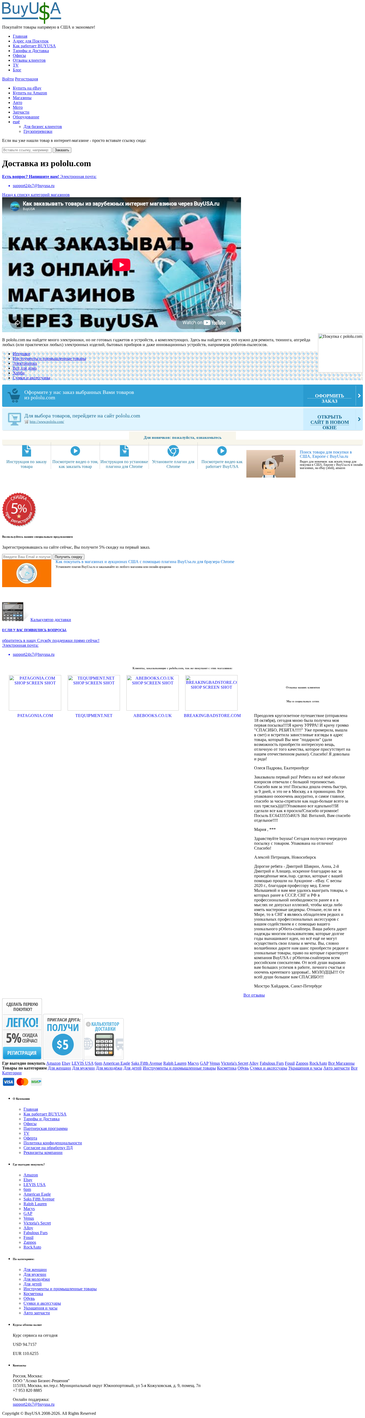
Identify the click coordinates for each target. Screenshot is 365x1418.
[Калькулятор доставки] (104, 1058)
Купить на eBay (27, 88)
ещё (16, 121)
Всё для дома (25, 368)
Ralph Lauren (175, 1063)
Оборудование (26, 117)
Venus (214, 1063)
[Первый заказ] (22, 1058)
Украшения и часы (305, 1068)
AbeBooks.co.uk (152, 715)
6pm (98, 1063)
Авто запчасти (336, 1068)
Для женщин (59, 1068)
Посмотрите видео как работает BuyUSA (222, 464)
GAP (204, 1063)
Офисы (19, 55)
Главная (20, 36)
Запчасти (21, 112)
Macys (193, 1063)
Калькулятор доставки (50, 619)
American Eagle (116, 1063)
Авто (17, 102)
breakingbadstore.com (211, 715)
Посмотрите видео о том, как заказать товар (75, 464)
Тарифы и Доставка (31, 50)
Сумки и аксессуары (31, 377)
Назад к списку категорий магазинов (36, 194)
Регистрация (26, 79)
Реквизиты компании (43, 1152)
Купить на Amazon (30, 93)
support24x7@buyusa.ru (34, 1404)
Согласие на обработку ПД (48, 1147)
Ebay (66, 1063)
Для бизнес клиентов (43, 126)
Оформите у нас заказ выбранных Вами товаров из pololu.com (184, 396)
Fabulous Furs (272, 1063)
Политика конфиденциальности (53, 1143)
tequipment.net (93, 715)
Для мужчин (83, 1068)
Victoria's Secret (234, 1063)
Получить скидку (68, 557)
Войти (8, 79)
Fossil (290, 1063)
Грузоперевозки (38, 131)
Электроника (25, 363)
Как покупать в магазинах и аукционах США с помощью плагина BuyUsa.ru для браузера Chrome (145, 561)
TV (16, 65)
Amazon (53, 1063)
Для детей (132, 1068)
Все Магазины (341, 1063)
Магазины (22, 97)
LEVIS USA (83, 1063)
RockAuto (318, 1063)
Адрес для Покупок (31, 41)
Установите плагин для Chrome (173, 464)
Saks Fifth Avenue (146, 1063)
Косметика (226, 1068)
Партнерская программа (46, 1128)
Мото (18, 107)
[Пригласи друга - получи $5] (63, 1058)
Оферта (30, 1138)
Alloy (254, 1063)
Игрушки (21, 353)
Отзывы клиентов (29, 60)
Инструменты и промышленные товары (49, 358)
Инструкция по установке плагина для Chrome (124, 464)
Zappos (302, 1063)
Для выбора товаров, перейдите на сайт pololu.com (186, 421)
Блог (17, 70)
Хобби (19, 373)
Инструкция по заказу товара (26, 464)
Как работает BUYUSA (34, 46)
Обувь (243, 1068)
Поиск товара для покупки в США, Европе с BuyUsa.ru (326, 454)
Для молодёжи (109, 1068)
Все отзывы (254, 995)
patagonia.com (35, 715)
